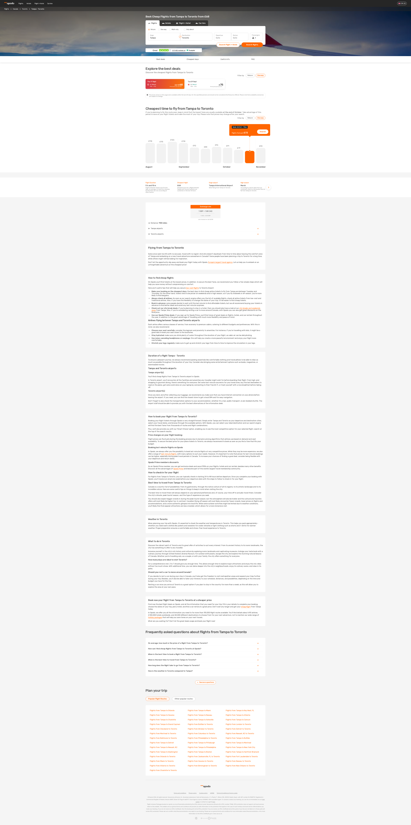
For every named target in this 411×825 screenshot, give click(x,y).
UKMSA (212, 793)
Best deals (160, 59)
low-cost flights (192, 288)
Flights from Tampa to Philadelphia (202, 747)
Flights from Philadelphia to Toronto (202, 738)
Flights (21, 3)
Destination (186, 35)
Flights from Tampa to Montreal (238, 743)
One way (260, 75)
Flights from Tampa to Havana (162, 715)
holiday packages (155, 617)
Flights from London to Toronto (238, 724)
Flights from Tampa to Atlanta (238, 715)
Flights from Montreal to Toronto (163, 733)
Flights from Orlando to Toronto (162, 757)
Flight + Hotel (39, 3)
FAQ (253, 59)
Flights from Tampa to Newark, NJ (163, 747)
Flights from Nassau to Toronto (238, 761)
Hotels (29, 3)
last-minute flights (168, 454)
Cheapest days (193, 59)
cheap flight (246, 607)
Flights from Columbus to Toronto (201, 733)
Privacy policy (193, 793)
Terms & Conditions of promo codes (227, 793)
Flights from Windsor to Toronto (200, 729)
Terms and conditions (180, 793)
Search (263, 132)
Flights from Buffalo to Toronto (200, 724)
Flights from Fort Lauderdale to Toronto (242, 757)
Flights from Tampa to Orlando (162, 710)
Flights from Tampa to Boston (200, 752)
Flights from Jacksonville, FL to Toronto (204, 757)
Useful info (225, 59)
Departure (219, 35)
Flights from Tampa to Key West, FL (240, 710)
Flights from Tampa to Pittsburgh (201, 743)
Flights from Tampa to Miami (199, 710)
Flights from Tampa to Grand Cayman (165, 724)
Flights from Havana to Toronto (200, 761)
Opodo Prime (178, 469)
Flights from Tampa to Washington (164, 752)
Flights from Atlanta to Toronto (162, 766)
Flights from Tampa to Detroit (162, 743)
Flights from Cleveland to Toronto (163, 729)
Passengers (256, 35)
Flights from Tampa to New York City (240, 747)
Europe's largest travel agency (220, 262)
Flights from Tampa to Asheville (200, 720)
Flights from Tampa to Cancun (238, 720)
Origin (152, 35)
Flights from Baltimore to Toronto (163, 738)
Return (235, 35)
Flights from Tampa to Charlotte (163, 720)
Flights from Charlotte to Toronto (163, 770)
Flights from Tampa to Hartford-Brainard (242, 752)
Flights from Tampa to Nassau (200, 715)
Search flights (252, 45)
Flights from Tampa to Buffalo (238, 738)
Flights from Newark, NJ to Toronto (240, 733)
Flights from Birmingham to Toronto (202, 766)
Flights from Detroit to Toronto (238, 729)
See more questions (206, 682)
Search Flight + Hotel (228, 45)
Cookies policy (203, 793)
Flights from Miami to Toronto (162, 761)
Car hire (50, 3)
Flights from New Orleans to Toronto (240, 766)
